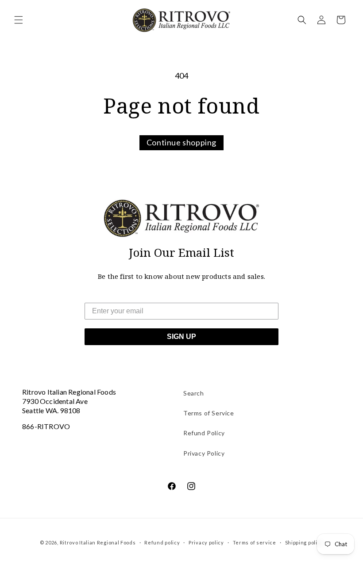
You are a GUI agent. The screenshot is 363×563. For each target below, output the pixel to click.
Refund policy (162, 542)
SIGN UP (181, 336)
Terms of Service (208, 413)
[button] (18, 20)
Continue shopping (181, 142)
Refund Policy (204, 433)
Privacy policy (206, 542)
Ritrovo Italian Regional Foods (98, 542)
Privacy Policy (203, 453)
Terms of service (254, 542)
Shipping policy (304, 542)
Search (193, 393)
